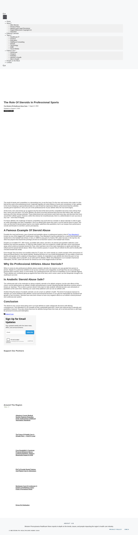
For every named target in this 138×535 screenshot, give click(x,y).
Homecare (13, 52)
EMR (12, 47)
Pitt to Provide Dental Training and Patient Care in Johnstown (26, 470)
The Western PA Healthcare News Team (16, 106)
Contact (9, 62)
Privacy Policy (15, 26)
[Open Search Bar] (4, 14)
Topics (9, 35)
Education (13, 40)
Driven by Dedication (23, 505)
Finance (13, 38)
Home (9, 21)
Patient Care (11, 50)
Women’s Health (15, 57)
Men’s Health (14, 59)
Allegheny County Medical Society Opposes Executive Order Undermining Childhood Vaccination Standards (26, 418)
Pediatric (13, 56)
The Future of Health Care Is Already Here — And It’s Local (25, 435)
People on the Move (13, 61)
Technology (14, 45)
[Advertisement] (69, 83)
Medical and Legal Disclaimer (20, 28)
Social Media (14, 49)
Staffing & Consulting (17, 42)
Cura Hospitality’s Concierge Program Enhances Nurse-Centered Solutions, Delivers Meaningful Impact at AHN (25, 453)
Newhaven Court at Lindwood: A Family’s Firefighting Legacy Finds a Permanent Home (26, 487)
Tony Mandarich (73, 234)
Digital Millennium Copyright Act (21, 30)
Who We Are (14, 25)
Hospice (13, 54)
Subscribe (30, 332)
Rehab (12, 44)
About (9, 23)
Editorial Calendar (13, 33)
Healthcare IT (14, 37)
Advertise (13, 32)
